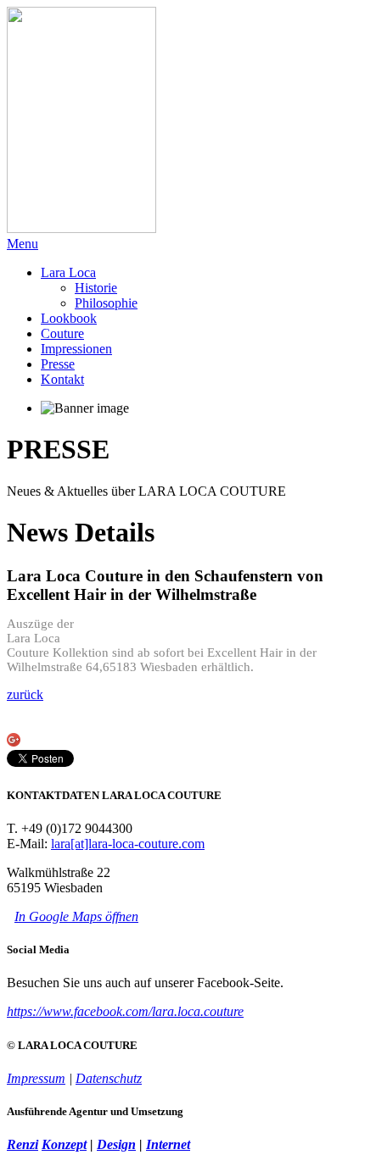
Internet (168, 1144)
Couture (62, 333)
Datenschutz (109, 1078)
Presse (58, 364)
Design (116, 1144)
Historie (96, 287)
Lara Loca (68, 272)
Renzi (22, 1144)
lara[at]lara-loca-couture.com (128, 843)
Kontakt (62, 379)
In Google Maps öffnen (76, 916)
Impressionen (76, 348)
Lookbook (69, 318)
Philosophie (106, 303)
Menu (22, 243)
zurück (25, 694)
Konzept (64, 1144)
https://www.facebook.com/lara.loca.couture (125, 1011)
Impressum (36, 1078)
